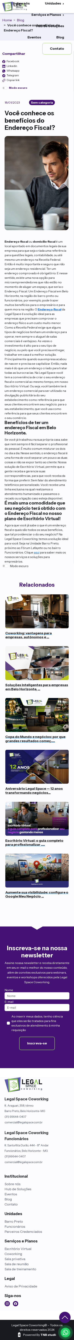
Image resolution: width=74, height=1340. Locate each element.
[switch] (5, 88)
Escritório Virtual (18, 1249)
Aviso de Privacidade (21, 1286)
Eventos (34, 37)
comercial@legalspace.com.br (24, 1122)
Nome (9, 990)
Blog (60, 37)
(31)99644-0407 (15, 1156)
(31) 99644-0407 (15, 1116)
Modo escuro (19, 566)
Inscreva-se (37, 1043)
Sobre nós (12, 1184)
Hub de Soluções (50, 26)
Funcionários (15, 1227)
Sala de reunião (17, 1264)
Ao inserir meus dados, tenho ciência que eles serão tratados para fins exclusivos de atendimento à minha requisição (37, 1023)
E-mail (9, 1002)
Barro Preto (14, 1221)
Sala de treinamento (20, 1269)
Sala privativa (15, 1259)
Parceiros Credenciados (23, 1232)
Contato (11, 1204)
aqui (36, 552)
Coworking (13, 1254)
